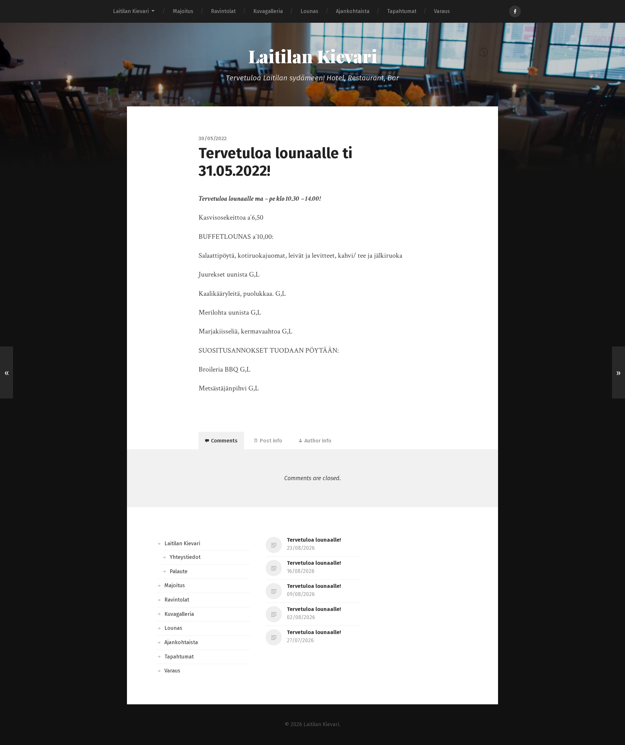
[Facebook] (515, 11)
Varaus (442, 11)
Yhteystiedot (185, 557)
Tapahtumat (401, 11)
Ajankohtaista (352, 11)
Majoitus (183, 11)
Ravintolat (223, 11)
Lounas (309, 11)
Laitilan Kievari (131, 11)
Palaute (179, 571)
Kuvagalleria (268, 11)
